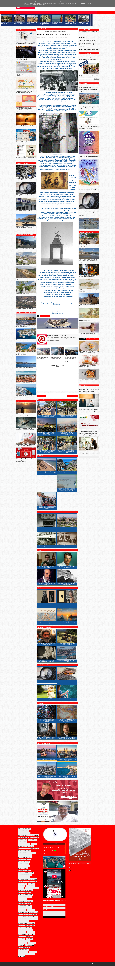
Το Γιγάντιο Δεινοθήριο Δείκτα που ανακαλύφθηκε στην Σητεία (86, 319)
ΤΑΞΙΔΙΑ (82, 11)
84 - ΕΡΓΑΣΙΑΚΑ (33, 951)
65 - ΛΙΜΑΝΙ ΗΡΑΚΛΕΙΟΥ (24, 940)
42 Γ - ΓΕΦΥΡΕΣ (30, 910)
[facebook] (93, 964)
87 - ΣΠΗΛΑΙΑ (21, 956)
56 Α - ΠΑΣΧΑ (31, 934)
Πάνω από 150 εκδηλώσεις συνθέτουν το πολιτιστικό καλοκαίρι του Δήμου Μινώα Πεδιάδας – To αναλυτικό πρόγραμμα (24, 91)
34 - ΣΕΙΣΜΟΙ (35, 888)
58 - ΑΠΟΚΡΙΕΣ (28, 936)
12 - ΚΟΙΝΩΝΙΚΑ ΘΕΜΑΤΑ (32, 848)
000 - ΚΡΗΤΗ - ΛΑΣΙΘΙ (23, 830)
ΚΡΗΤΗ (53, 11)
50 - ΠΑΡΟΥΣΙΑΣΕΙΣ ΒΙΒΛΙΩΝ (25, 927)
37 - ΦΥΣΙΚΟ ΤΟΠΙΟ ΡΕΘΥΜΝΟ (25, 894)
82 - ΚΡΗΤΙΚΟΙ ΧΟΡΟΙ (23, 949)
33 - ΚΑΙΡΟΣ (28, 888)
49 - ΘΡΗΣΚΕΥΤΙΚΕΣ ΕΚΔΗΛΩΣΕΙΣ (26, 925)
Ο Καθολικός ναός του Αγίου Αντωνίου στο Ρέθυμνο (19, 23)
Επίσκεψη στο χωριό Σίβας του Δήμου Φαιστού (7, 23)
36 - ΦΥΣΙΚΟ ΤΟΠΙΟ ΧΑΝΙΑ (24, 892)
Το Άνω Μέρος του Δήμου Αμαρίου (23, 264)
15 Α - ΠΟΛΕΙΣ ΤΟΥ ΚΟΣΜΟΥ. (25, 857)
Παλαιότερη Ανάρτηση (72, 395)
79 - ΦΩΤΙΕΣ (21, 945)
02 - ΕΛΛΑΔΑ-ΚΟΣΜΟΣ (23, 837)
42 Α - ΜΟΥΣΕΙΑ (22, 910)
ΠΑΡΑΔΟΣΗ (75, 11)
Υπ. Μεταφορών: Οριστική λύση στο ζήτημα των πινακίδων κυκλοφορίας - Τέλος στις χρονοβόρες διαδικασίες (25, 178)
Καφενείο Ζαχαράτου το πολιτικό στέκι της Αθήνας (83, 23)
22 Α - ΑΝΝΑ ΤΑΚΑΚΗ (23, 879)
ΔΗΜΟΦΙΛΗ (89, 338)
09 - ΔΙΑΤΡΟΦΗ (21, 846)
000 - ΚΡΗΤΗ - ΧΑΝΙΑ (23, 835)
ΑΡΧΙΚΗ (18, 11)
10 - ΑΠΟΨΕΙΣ (30, 846)
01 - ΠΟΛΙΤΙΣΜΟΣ (34, 835)
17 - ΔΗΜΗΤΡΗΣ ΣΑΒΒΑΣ (24, 866)
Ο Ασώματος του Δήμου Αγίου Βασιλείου (24, 308)
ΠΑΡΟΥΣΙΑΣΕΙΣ (60, 11)
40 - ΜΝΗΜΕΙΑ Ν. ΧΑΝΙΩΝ (24, 903)
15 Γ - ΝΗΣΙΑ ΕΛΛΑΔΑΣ (23, 861)
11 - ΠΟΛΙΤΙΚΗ (21, 848)
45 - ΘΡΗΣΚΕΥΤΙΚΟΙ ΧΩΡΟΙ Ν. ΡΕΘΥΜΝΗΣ (28, 916)
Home (38, 31)
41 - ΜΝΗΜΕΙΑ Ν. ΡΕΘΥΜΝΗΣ (25, 905)
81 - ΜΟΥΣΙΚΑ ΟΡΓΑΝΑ (23, 947)
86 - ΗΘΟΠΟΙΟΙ (31, 954)
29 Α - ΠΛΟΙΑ (31, 883)
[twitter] (95, 964)
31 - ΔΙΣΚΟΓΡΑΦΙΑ (30, 885)
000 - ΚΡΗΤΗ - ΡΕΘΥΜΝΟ (24, 833)
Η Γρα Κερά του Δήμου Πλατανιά (22, 279)
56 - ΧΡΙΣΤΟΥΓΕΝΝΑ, (62, 37)
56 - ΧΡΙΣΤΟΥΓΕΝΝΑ (45, 31)
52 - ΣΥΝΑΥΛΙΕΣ (22, 932)
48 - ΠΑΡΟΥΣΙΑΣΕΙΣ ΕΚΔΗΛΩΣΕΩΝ (26, 923)
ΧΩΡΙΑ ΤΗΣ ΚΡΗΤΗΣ (45, 11)
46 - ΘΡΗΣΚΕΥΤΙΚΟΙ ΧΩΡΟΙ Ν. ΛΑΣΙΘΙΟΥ (27, 918)
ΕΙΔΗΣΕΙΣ (24, 11)
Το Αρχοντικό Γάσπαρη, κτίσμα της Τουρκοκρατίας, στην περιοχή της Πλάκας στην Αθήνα (46, 24)
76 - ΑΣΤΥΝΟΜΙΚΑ (22, 943)
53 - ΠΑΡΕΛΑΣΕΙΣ (22, 934)
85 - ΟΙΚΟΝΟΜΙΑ (22, 954)
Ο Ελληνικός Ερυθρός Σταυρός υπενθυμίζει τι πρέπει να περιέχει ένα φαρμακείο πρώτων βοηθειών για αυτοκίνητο (25, 460)
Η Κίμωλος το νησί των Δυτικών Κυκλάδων (25, 382)
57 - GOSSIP (20, 936)
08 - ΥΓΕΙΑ (33, 844)
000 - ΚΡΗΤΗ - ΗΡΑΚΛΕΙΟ (24, 828)
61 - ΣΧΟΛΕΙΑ (29, 938)
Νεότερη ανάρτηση (41, 395)
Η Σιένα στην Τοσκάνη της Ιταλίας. (32, 23)
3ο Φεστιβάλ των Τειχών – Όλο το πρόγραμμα (25, 43)
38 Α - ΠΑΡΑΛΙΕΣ (22, 899)
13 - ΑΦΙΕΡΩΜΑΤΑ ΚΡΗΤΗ (24, 850)
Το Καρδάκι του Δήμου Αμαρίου (22, 293)
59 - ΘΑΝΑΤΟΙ (21, 938)
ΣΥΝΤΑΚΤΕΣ (37, 11)
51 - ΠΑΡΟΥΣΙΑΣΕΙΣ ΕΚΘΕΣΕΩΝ (25, 929)
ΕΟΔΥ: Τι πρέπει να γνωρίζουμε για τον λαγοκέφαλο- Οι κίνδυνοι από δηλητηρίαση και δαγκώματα (25, 429)
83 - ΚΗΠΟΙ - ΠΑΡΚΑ (23, 951)
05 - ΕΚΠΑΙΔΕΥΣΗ (32, 839)
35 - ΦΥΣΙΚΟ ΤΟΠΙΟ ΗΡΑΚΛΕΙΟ (25, 890)
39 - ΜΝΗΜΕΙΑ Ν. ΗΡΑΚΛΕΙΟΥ (25, 901)
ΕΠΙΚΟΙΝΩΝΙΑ (89, 11)
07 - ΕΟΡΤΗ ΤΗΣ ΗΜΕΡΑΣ (24, 844)
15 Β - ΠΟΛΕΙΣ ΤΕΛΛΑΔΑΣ (24, 859)
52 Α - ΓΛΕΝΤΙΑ (30, 932)
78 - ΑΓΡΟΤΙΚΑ (31, 943)
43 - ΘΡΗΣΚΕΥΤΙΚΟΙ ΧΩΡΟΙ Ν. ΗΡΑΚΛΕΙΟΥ (28, 912)
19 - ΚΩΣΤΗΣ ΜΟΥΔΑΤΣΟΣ (24, 870)
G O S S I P (95, 338)
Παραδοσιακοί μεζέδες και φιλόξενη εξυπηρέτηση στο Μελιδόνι (86, 245)
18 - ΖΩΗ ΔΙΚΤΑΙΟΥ (22, 868)
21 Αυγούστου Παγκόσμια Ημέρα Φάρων (57, 23)
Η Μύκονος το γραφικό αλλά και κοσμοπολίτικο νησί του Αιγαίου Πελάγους (26, 326)
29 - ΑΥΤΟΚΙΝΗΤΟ (22, 883)
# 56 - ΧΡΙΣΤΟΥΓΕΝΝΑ (44, 315)
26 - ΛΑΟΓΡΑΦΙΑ (32, 881)
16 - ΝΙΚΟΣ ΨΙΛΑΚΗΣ (23, 863)
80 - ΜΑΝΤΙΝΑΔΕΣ (29, 945)
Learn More (83, 3)
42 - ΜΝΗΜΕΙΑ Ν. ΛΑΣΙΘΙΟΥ (24, 907)
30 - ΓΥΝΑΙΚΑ (21, 885)
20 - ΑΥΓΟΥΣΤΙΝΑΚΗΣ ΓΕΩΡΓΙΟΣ (25, 872)
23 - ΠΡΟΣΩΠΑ (33, 879)
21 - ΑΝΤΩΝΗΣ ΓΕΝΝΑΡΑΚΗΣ (25, 874)
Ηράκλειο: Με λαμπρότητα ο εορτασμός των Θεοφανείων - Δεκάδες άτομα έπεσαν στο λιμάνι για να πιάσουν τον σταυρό (71, 358)
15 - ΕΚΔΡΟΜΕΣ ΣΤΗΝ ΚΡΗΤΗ (25, 855)
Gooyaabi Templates (41, 964)
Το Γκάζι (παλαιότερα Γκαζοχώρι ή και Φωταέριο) (70, 23)
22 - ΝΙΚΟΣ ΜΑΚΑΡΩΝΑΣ (24, 877)
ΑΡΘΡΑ (30, 11)
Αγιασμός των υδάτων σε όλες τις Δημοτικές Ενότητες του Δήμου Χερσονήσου (43, 357)
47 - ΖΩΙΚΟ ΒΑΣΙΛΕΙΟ (23, 921)
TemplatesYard (27, 964)
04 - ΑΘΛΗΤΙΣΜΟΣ (22, 839)
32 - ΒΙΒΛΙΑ (21, 888)
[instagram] (98, 964)
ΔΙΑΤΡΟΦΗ (82, 338)
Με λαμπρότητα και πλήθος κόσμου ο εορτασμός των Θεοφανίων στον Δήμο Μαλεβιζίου (56, 358)
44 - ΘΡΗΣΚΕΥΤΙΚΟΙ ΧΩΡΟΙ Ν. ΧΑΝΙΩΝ (27, 914)
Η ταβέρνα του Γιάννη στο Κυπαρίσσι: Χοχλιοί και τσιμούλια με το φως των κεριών (88, 276)
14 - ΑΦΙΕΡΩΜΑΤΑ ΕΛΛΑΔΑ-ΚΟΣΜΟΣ (26, 852)
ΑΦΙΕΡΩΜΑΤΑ (68, 11)
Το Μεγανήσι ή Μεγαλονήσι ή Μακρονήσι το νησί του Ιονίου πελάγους (25, 353)
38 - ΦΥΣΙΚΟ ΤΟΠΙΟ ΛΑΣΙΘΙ (24, 896)
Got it (89, 3)
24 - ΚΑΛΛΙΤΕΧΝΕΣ (22, 881)
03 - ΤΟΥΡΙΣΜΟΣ (34, 837)
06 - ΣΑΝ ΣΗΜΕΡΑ (22, 841)
